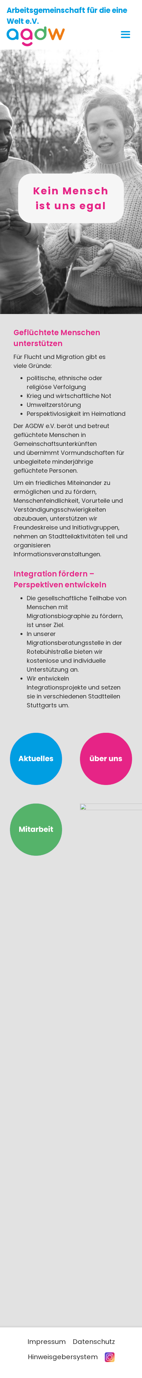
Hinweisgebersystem (63, 1356)
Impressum (46, 1341)
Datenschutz (94, 1341)
